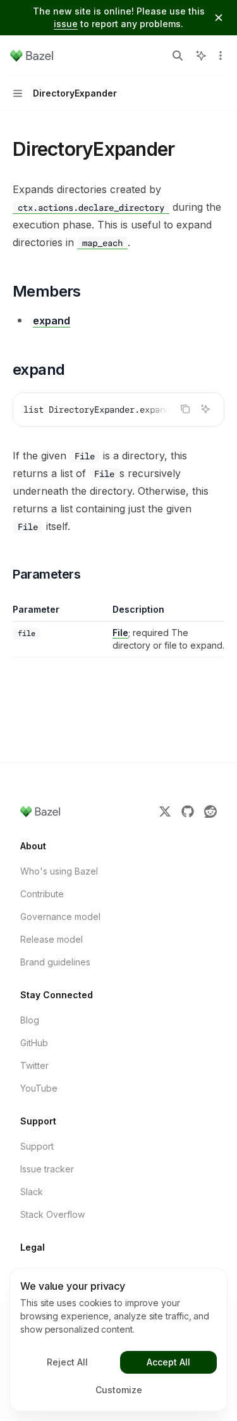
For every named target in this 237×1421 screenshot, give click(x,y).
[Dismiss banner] (218, 17)
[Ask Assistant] (205, 409)
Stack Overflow (52, 1214)
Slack (31, 1191)
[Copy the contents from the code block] (185, 409)
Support (37, 1146)
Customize (118, 1389)
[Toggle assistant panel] (201, 55)
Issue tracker (47, 1169)
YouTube (39, 1088)
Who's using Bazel (59, 871)
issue (66, 23)
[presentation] (118, 409)
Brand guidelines (55, 962)
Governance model (60, 916)
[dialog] (118, 1339)
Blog (29, 1020)
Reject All (67, 1362)
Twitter (34, 1065)
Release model (51, 939)
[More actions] (220, 55)
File (120, 632)
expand (51, 320)
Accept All (168, 1362)
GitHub (34, 1042)
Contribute (42, 893)
